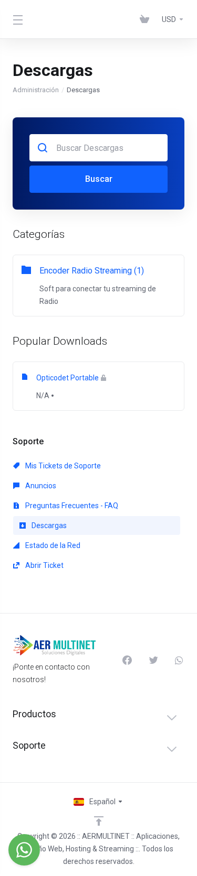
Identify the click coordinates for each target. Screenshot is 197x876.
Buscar (98, 179)
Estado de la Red (52, 545)
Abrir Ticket (44, 565)
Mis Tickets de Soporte (62, 466)
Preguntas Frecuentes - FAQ (71, 505)
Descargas (48, 525)
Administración (36, 90)
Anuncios (40, 485)
